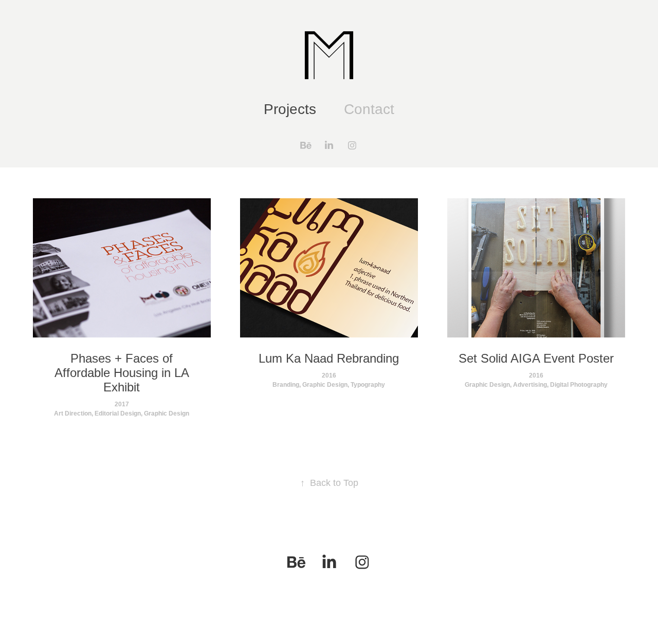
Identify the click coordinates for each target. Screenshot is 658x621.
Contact (369, 109)
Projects (290, 109)
